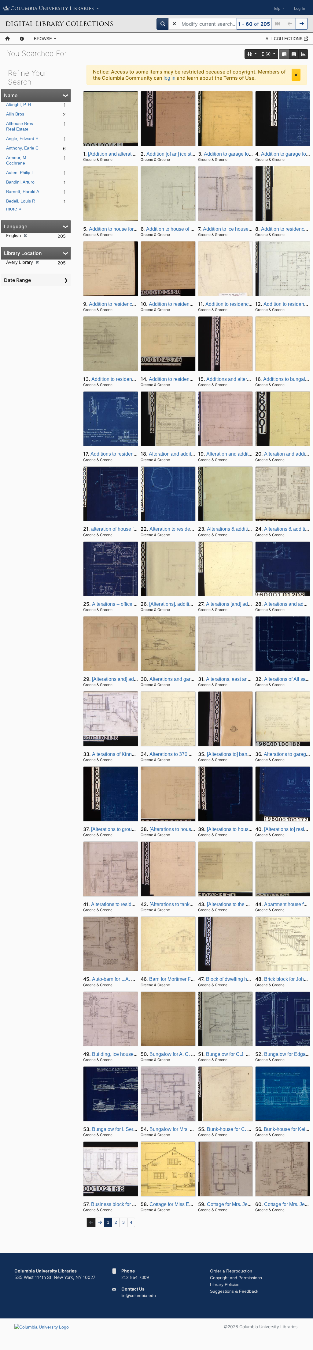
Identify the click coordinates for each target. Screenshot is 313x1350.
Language (15, 226)
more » (13, 208)
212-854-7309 (135, 1277)
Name (10, 95)
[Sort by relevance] (252, 54)
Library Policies (224, 1284)
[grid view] (284, 54)
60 (268, 53)
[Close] (296, 75)
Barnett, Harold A (22, 191)
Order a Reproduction (231, 1270)
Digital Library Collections (59, 24)
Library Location (23, 253)
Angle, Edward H (22, 138)
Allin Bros (15, 114)
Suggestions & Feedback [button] (234, 1291)
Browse (43, 38)
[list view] (294, 54)
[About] (22, 38)
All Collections (285, 38)
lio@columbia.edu (138, 1295)
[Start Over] (174, 24)
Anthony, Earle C (22, 148)
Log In (299, 8)
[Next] (302, 24)
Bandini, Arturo (20, 182)
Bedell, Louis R (20, 201)
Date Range (17, 280)
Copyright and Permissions (236, 1277)
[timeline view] (303, 54)
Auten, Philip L (20, 172)
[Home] (7, 38)
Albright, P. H (18, 104)
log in (169, 78)
